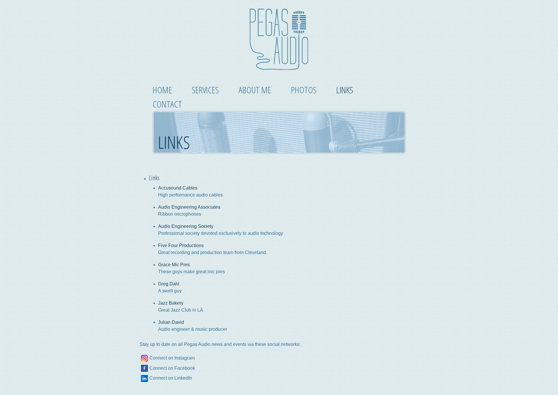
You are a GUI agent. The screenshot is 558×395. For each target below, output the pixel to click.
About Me (255, 89)
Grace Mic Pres (174, 264)
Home (162, 89)
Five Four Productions (181, 245)
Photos (303, 89)
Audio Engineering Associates (189, 207)
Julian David (171, 322)
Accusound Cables (177, 187)
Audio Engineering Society (185, 226)
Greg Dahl (168, 283)
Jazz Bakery (170, 303)
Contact (167, 104)
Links (344, 89)
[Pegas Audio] (279, 68)
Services (205, 89)
